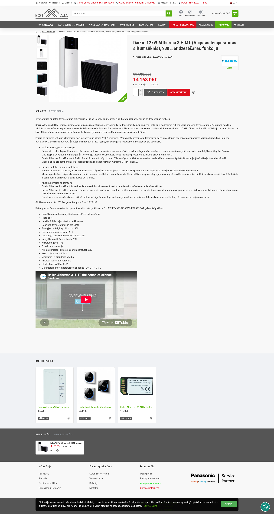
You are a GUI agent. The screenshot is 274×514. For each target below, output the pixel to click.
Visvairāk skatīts (63, 434)
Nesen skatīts (43, 434)
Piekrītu (229, 504)
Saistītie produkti (45, 361)
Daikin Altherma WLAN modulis (53, 407)
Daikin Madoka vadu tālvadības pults (96, 407)
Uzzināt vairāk (151, 505)
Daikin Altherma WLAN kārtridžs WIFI (137, 407)
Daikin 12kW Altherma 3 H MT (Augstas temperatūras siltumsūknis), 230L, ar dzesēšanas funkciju (66, 443)
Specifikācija (56, 111)
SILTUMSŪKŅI (48, 31)
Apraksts (41, 111)
